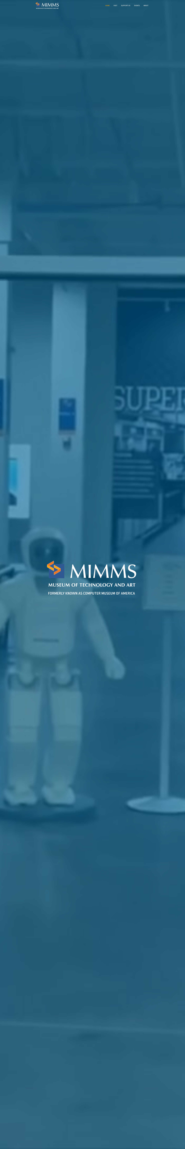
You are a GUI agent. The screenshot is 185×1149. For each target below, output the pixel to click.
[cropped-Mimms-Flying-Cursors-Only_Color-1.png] (47, 5)
